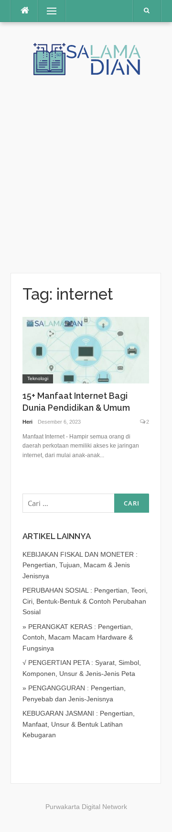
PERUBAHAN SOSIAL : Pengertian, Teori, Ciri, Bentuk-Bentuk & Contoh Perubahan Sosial (85, 601)
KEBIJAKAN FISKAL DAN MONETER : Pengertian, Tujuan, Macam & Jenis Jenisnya (80, 565)
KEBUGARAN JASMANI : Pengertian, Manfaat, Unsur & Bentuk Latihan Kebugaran (78, 724)
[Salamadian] (86, 58)
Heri (27, 422)
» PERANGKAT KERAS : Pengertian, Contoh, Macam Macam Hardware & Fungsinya (77, 637)
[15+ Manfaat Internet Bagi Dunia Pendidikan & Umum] (85, 349)
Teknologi (37, 378)
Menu (46, 11)
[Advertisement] (86, 166)
